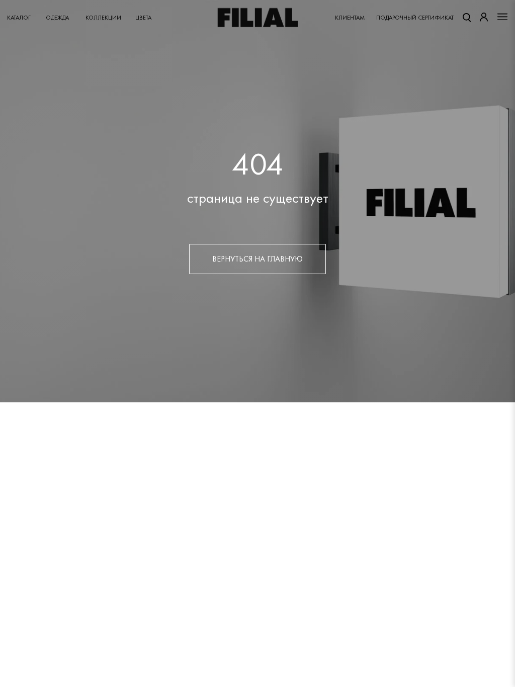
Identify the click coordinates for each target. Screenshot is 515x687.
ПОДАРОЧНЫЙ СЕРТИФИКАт (415, 18)
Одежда (57, 18)
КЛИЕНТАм (350, 18)
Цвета (143, 18)
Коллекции (103, 18)
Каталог (19, 18)
